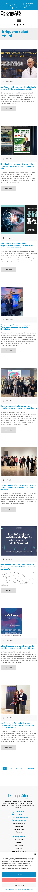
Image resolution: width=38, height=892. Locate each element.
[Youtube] (23, 24)
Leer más (8, 109)
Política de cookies (9, 889)
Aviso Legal (30, 889)
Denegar (19, 880)
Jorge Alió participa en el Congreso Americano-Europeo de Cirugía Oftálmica (16, 327)
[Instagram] (20, 24)
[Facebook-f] (17, 24)
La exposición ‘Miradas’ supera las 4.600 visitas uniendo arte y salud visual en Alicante (18, 487)
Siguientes (30, 768)
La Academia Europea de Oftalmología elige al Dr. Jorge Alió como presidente (18, 88)
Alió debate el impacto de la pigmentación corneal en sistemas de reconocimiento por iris (17, 246)
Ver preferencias (19, 885)
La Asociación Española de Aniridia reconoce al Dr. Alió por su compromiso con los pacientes (18, 725)
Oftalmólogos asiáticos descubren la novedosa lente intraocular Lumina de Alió (17, 166)
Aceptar (19, 875)
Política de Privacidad (20, 889)
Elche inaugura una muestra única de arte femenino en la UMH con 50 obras (18, 647)
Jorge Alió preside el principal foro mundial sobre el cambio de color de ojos (19, 407)
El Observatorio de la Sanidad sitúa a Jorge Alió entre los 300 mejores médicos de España (19, 567)
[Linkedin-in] (14, 24)
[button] (35, 854)
